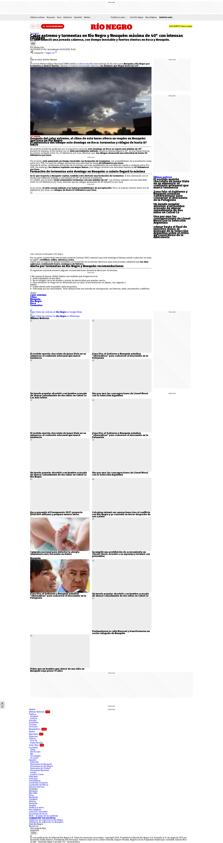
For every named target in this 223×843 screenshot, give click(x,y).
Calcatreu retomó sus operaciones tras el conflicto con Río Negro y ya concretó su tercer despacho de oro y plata (121, 514)
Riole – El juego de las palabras (43, 816)
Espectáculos (36, 743)
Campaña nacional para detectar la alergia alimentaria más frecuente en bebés (54, 553)
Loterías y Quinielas (38, 812)
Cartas (33, 772)
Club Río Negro (136, 17)
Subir (33, 833)
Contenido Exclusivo (38, 783)
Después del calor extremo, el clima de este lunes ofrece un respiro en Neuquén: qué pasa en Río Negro (88, 139)
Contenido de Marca (38, 785)
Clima (32, 750)
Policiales (33, 777)
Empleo (32, 805)
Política (32, 714)
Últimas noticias (37, 17)
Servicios (33, 727)
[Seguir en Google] (31, 61)
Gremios (34, 716)
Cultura (32, 739)
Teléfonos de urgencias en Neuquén (46, 822)
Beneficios (34, 826)
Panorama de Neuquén (41, 764)
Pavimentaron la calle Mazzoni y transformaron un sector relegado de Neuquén (121, 632)
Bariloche (67, 17)
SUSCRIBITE (180, 26)
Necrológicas (151, 17)
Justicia (33, 718)
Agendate (36, 734)
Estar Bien (36, 745)
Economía (33, 723)
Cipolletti (78, 17)
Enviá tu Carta (36, 774)
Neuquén (51, 17)
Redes (32, 732)
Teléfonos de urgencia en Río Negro (46, 820)
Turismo (33, 725)
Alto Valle (33, 793)
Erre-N (33, 741)
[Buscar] (38, 26)
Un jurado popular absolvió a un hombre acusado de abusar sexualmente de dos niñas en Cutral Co (169, 208)
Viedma (87, 17)
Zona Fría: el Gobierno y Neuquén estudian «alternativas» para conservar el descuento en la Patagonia (170, 196)
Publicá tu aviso (36, 808)
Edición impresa (36, 787)
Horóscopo (35, 752)
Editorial (34, 762)
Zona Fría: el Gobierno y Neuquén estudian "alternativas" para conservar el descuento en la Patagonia (120, 355)
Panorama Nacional (39, 770)
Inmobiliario (34, 781)
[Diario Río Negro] (111, 26)
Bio (31, 754)
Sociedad (34, 33)
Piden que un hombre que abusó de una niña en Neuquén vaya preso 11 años (57, 669)
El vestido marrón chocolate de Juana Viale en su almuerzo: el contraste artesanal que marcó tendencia (171, 183)
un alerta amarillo (84, 64)
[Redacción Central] (33, 41)
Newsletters (37, 729)
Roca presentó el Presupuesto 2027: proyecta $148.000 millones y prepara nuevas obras (56, 513)
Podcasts (33, 779)
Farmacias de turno (38, 814)
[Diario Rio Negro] (31, 835)
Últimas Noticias (39, 712)
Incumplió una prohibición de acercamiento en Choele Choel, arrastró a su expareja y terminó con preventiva (121, 554)
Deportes (33, 736)
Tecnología (35, 756)
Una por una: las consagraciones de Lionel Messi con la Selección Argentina (171, 219)
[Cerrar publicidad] (2, 703)
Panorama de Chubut (40, 768)
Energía (32, 720)
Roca (59, 17)
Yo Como (34, 758)
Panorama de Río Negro (41, 766)
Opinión (32, 760)
